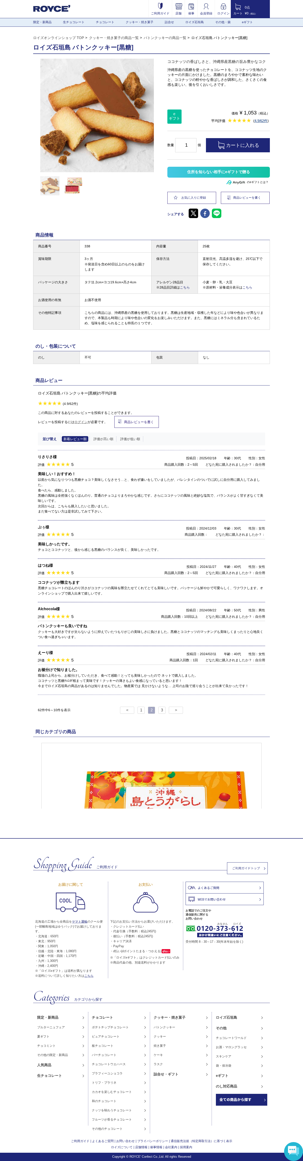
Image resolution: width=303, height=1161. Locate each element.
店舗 (178, 13)
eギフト (247, 22)
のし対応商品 (226, 1086)
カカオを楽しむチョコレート (112, 1092)
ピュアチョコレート (106, 1036)
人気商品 (44, 1065)
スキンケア (223, 1056)
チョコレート (105, 22)
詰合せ (169, 22)
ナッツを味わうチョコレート (112, 1110)
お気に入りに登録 (193, 197)
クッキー (160, 1036)
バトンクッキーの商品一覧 (165, 38)
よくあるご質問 (103, 1141)
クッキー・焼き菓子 (139, 22)
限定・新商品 (42, 22)
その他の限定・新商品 (52, 1055)
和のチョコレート (104, 1101)
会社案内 (171, 1147)
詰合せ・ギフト (166, 1074)
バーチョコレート (104, 1055)
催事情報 (156, 1147)
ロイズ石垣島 (194, 22)
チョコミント (46, 1045)
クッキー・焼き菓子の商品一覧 (114, 38)
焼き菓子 (160, 1045)
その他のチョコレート (107, 1128)
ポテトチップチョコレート (110, 1027)
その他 (221, 1028)
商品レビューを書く (247, 197)
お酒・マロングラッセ (231, 1047)
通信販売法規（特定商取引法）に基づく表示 (201, 1141)
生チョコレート (74, 22)
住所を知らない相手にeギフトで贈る (218, 172)
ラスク (158, 1064)
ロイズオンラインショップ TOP (58, 38)
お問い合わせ (125, 1141)
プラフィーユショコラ (107, 1073)
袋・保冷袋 (223, 1065)
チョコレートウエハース (109, 1064)
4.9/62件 (260, 121)
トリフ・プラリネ (104, 1082)
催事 (191, 13)
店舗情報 (141, 1147)
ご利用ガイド (160, 13)
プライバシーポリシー (152, 1141)
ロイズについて (122, 1147)
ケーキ (158, 1055)
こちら (185, 287)
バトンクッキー (164, 1027)
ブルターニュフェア (51, 1027)
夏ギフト (43, 1036)
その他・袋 (223, 22)
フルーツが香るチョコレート (112, 1119)
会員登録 (206, 13)
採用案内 (186, 1147)
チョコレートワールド (231, 1038)
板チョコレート (102, 1045)
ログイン (223, 13)
